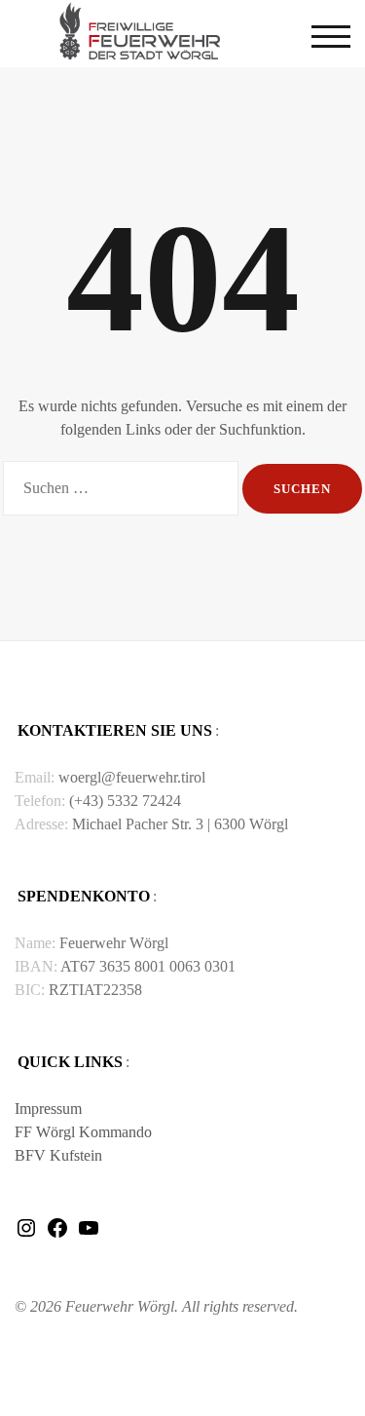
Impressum (48, 1108)
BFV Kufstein (58, 1155)
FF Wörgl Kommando (83, 1132)
